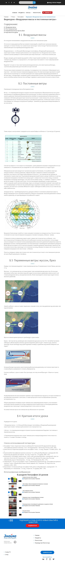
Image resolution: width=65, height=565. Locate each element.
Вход (54, 2)
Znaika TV (8, 552)
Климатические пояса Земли (30, 477)
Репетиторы (37, 12)
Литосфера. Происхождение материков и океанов (35, 484)
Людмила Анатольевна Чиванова (31, 478)
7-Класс (13, 17)
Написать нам (47, 552)
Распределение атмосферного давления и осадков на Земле (38, 504)
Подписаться (32, 525)
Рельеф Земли (26, 511)
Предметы (21, 12)
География (20, 17)
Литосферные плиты (28, 490)
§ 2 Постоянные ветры (10, 29)
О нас (6, 554)
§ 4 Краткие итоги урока (11, 32)
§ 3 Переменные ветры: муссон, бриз (14, 30)
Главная (14, 12)
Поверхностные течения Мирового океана (33, 497)
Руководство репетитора (42, 543)
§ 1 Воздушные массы (10, 27)
